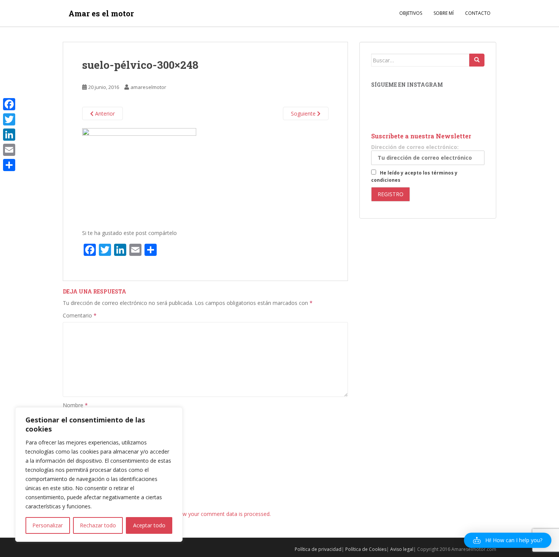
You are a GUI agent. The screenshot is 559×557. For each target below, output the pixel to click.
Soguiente (304, 113)
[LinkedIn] (9, 134)
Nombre (75, 405)
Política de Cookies (365, 549)
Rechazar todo (98, 525)
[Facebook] (9, 104)
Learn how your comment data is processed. (215, 513)
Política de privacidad (318, 549)
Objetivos (410, 13)
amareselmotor (148, 87)
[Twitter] (9, 119)
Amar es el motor (101, 13)
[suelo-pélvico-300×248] (139, 174)
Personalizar (47, 525)
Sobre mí (444, 13)
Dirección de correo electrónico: (415, 147)
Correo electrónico (88, 431)
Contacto (478, 13)
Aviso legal (401, 549)
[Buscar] (476, 60)
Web (68, 458)
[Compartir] (9, 165)
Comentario (80, 315)
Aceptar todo (149, 525)
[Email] (9, 149)
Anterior (104, 113)
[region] (99, 474)
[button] (507, 540)
